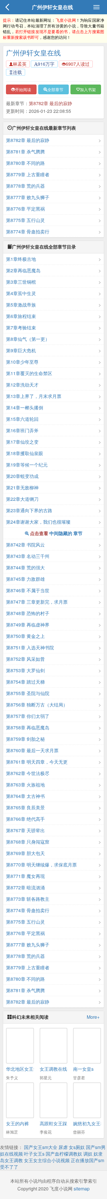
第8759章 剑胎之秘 (25, 739)
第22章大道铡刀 (22, 499)
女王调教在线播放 (58, 1069)
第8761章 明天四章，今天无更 (37, 761)
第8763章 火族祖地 (25, 784)
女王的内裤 (17, 1123)
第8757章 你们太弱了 (27, 716)
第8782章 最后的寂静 (50, 103)
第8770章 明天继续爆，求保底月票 (41, 864)
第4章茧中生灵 (21, 293)
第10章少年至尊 (22, 362)
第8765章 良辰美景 (25, 807)
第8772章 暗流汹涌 (25, 887)
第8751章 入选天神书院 (30, 647)
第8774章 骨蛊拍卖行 (27, 231)
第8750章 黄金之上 (25, 636)
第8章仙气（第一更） (28, 339)
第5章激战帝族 (21, 304)
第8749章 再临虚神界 (27, 624)
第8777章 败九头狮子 (27, 197)
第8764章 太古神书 (25, 796)
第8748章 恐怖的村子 (27, 613)
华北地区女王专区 (24, 1069)
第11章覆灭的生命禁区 (29, 373)
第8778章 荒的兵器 (25, 186)
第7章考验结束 (21, 327)
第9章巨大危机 (21, 350)
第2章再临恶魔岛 (23, 270)
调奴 (87, 1153)
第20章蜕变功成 (22, 476)
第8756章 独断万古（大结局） (37, 704)
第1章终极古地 (21, 259)
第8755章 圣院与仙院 (27, 693)
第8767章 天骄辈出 (25, 830)
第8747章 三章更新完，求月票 (37, 602)
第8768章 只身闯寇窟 (27, 841)
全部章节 (55, 89)
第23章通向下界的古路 (29, 510)
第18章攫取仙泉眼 (24, 453)
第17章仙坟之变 (22, 442)
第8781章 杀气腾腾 (25, 151)
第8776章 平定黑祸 (25, 208)
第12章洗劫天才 (22, 384)
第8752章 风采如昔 (25, 659)
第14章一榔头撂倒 (24, 407)
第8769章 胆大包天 (25, 853)
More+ (93, 1017)
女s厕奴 (77, 1147)
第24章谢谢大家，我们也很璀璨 (38, 522)
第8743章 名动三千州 (27, 556)
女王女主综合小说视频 (47, 1160)
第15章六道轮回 (22, 419)
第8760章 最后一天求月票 (32, 750)
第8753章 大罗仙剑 (25, 670)
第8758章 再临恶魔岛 (27, 727)
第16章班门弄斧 (22, 430)
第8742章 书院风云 (25, 544)
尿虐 (63, 1147)
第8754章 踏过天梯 (25, 681)
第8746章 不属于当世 (27, 590)
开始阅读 (23, 89)
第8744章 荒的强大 (25, 567)
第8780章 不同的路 (25, 163)
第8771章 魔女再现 (25, 876)
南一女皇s (83, 1069)
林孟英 (20, 64)
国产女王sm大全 (40, 1147)
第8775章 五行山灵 (25, 220)
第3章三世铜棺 (21, 282)
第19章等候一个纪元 (27, 464)
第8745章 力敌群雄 (25, 579)
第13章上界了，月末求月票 (33, 396)
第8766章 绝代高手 (25, 819)
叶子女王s (34, 1153)
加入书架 (88, 89)
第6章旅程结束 (21, 316)
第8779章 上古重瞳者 (27, 174)
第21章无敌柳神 (22, 487)
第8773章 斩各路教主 (27, 899)
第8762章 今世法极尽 (27, 773)
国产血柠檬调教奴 (64, 1153)
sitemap (82, 1188)
